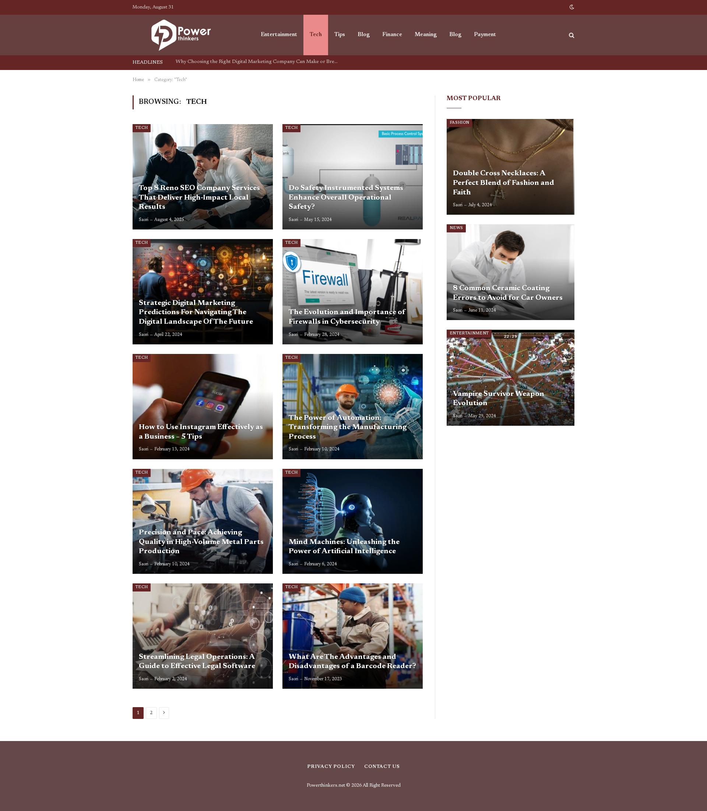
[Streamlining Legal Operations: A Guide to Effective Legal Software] (203, 636)
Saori (143, 220)
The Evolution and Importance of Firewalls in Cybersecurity (347, 317)
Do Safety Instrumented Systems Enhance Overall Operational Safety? (346, 198)
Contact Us (382, 766)
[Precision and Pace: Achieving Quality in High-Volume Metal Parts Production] (203, 521)
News (456, 228)
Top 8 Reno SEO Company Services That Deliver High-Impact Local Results (258, 61)
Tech (316, 35)
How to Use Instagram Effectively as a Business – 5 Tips (201, 432)
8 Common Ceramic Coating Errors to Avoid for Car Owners (508, 293)
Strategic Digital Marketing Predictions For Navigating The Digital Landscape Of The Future (196, 312)
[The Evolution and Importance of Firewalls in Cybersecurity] (352, 291)
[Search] (570, 35)
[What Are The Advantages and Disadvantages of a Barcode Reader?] (352, 636)
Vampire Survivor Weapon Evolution (498, 398)
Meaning (426, 35)
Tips (339, 35)
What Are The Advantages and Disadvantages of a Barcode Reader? (352, 661)
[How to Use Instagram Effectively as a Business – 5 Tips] (203, 406)
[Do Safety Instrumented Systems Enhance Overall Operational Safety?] (352, 176)
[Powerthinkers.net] (187, 35)
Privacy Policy (331, 766)
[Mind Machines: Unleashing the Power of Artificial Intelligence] (352, 521)
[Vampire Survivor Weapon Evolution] (510, 377)
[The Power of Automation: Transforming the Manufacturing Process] (352, 406)
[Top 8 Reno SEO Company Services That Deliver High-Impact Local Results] (203, 176)
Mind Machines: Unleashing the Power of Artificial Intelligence (344, 546)
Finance (392, 35)
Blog (364, 35)
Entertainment (279, 35)
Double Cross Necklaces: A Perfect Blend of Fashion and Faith (503, 183)
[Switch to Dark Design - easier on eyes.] (571, 7)
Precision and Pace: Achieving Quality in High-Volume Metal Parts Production (201, 542)
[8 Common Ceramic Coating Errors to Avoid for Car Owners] (510, 272)
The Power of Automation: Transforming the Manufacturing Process (348, 427)
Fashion (459, 123)
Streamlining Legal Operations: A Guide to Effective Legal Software (197, 661)
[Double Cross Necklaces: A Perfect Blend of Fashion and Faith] (510, 167)
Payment (485, 35)
